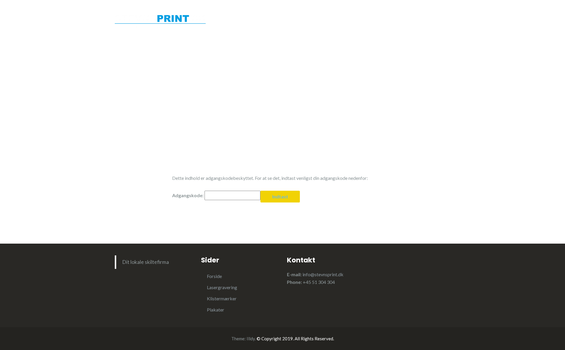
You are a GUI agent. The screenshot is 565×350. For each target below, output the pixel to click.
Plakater (250, 29)
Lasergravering (274, 17)
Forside (238, 17)
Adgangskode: (188, 195)
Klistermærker (319, 17)
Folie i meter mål (355, 29)
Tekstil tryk (284, 29)
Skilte (422, 17)
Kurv (416, 29)
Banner (396, 17)
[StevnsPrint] (160, 20)
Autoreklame (361, 17)
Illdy (251, 338)
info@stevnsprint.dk (323, 274)
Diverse (317, 29)
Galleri (392, 29)
